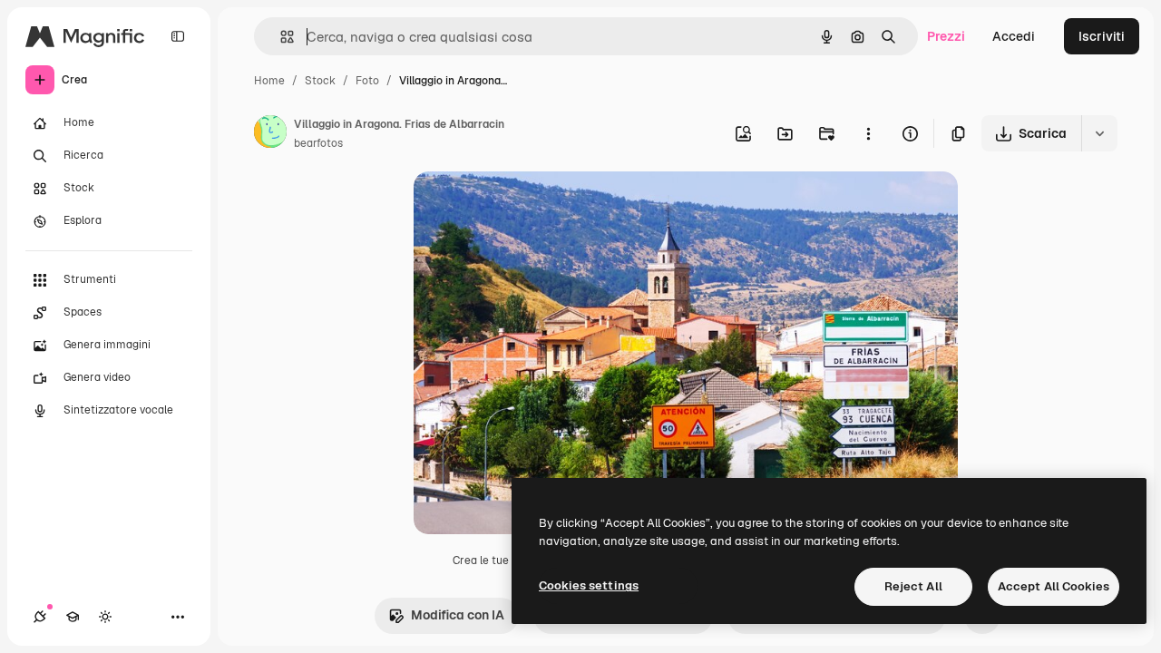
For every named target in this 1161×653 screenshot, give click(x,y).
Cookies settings (589, 585)
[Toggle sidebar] (177, 36)
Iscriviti (1101, 36)
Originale (533, 206)
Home (269, 80)
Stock (320, 80)
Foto (367, 80)
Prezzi (946, 36)
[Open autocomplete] (280, 37)
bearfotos (318, 143)
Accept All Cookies (1053, 586)
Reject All (913, 586)
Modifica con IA (457, 615)
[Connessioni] (39, 616)
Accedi (1013, 36)
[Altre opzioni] (868, 133)
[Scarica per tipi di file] (1099, 133)
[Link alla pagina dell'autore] (270, 134)
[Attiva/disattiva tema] (105, 616)
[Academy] (72, 616)
